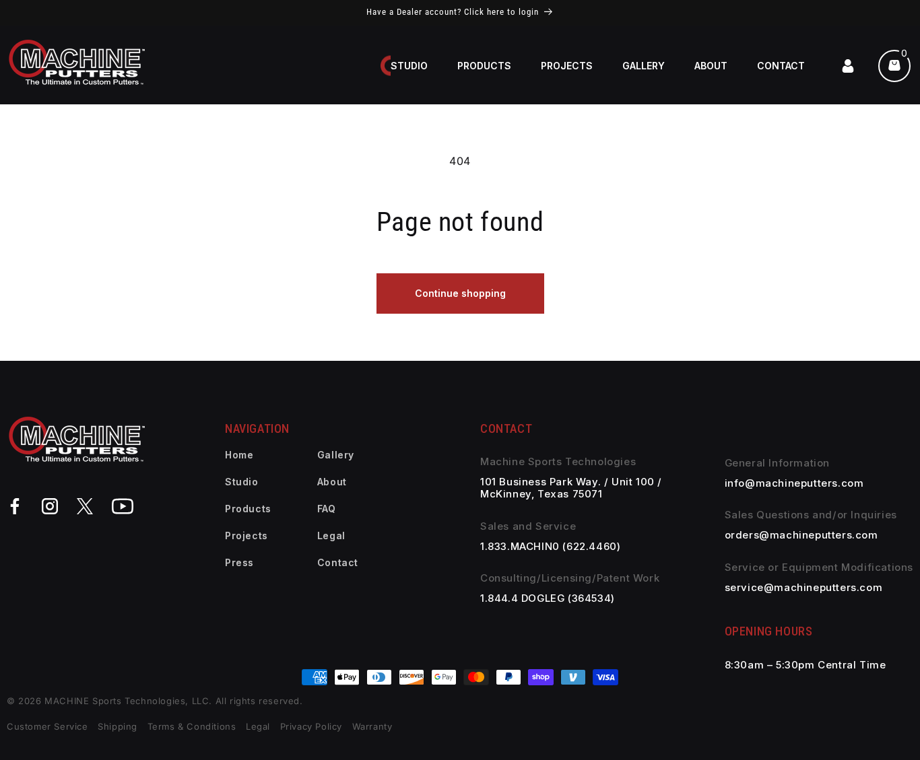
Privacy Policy (311, 726)
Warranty (372, 726)
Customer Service (47, 726)
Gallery (335, 454)
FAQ (326, 508)
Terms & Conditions (193, 726)
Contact (337, 562)
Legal (331, 535)
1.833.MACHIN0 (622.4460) (550, 547)
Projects (246, 535)
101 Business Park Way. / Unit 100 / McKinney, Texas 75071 (571, 488)
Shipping (117, 726)
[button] (484, 66)
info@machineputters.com (794, 483)
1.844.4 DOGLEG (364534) (547, 598)
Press (239, 562)
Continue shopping (460, 293)
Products (248, 508)
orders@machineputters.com (801, 535)
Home (239, 454)
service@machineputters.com (804, 588)
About (332, 481)
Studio (242, 481)
